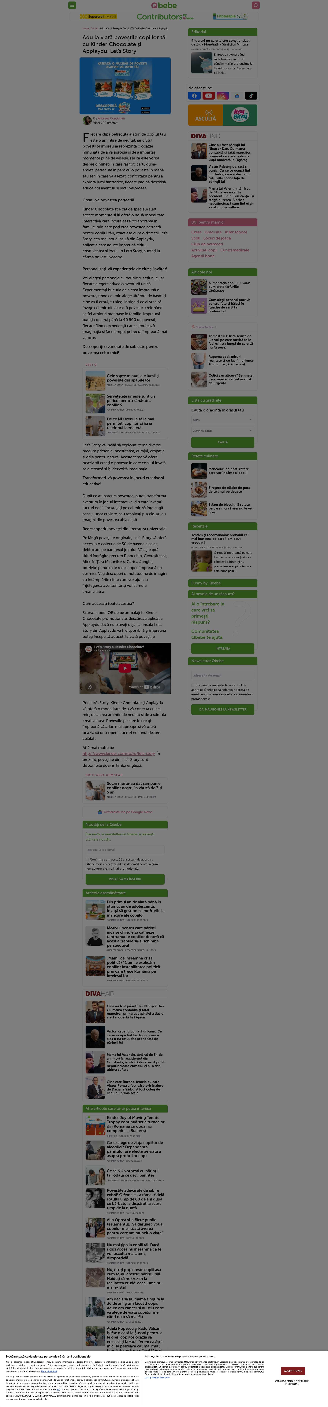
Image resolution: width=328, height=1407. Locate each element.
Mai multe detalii (49, 1371)
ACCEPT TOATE (293, 1370)
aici (58, 1389)
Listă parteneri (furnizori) (157, 1377)
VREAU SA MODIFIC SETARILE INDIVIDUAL (292, 1383)
